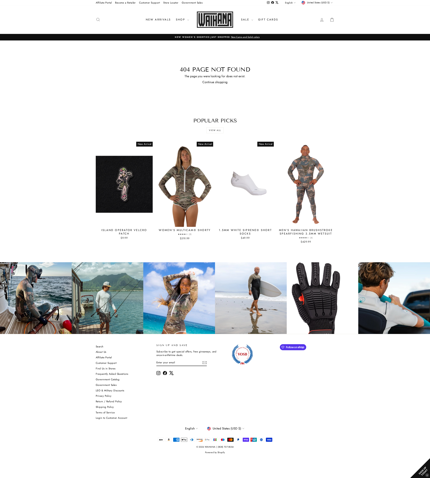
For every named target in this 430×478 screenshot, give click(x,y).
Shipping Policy (105, 407)
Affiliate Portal (104, 3)
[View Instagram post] (36, 298)
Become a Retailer (125, 3)
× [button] (427, 475)
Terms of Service (105, 412)
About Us (101, 352)
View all (215, 130)
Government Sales (192, 3)
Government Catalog (107, 379)
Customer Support (149, 3)
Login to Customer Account (111, 418)
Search (99, 346)
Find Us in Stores (106, 368)
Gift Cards (268, 19)
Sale (246, 19)
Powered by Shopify (215, 452)
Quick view (124, 223)
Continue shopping (215, 82)
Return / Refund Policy (109, 401)
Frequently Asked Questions (112, 374)
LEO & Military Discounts (110, 390)
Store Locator (170, 3)
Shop (181, 19)
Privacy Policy (103, 396)
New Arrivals (158, 19)
